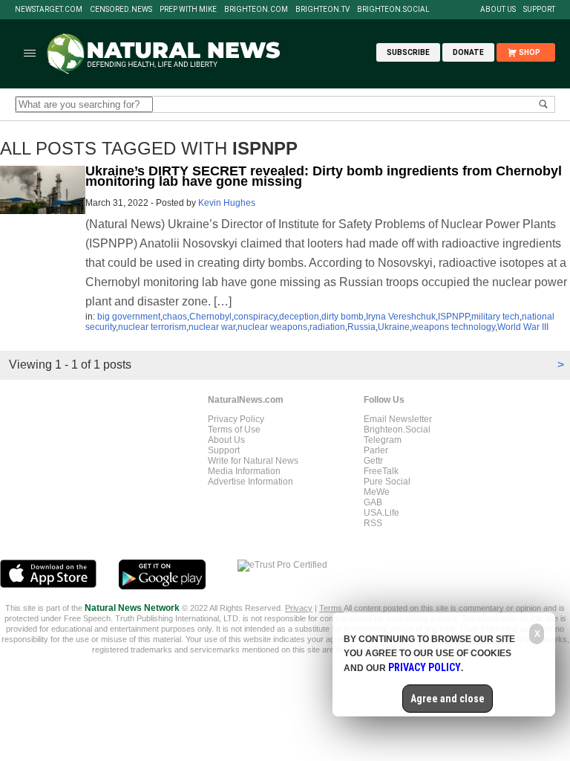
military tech (495, 316)
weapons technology (453, 327)
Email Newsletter (398, 419)
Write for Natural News (253, 461)
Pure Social (387, 481)
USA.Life (381, 513)
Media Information (244, 471)
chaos (175, 316)
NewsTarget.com (48, 9)
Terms (331, 607)
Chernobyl (210, 316)
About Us (498, 9)
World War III (522, 327)
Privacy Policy (236, 419)
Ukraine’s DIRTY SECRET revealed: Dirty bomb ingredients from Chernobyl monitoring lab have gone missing (323, 176)
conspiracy (255, 316)
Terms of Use (234, 429)
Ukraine (394, 327)
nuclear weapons (272, 327)
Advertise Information (250, 481)
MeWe (377, 492)
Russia (361, 327)
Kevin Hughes (226, 203)
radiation (327, 327)
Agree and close (447, 699)
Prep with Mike (188, 9)
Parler (376, 450)
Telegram (383, 440)
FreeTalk (381, 471)
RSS (373, 523)
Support (539, 9)
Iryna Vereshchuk (401, 316)
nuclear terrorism (152, 327)
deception (299, 316)
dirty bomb (342, 316)
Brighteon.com (256, 9)
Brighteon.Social (393, 9)
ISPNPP (453, 316)
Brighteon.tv (322, 9)
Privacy (298, 607)
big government (128, 316)
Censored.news (121, 9)
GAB (373, 502)
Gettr (373, 461)
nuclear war (212, 327)
